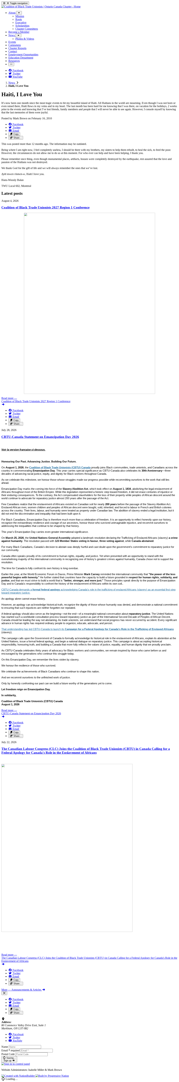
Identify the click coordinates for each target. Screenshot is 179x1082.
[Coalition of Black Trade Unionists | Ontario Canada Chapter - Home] (41, 6)
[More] (19, 13)
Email (10, 1050)
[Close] (4, 993)
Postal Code (8, 1054)
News (12, 82)
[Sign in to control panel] (15, 1063)
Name (4, 1046)
